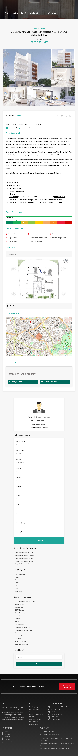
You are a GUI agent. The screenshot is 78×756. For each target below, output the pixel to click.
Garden (17, 621)
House (17, 577)
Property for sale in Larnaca (24, 558)
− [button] (8, 323)
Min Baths (18, 495)
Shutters (18, 639)
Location (18, 459)
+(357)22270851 (41, 421)
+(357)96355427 (41, 424)
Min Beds (18, 486)
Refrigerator (19, 633)
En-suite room (57, 234)
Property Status (20, 441)
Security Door (19, 636)
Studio (17, 580)
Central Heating (20, 613)
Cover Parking (12, 234)
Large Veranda (12, 238)
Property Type (20, 450)
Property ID (19, 532)
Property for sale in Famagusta (25, 564)
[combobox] (39, 445)
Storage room (12, 242)
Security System (20, 641)
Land (16, 588)
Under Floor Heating (36, 242)
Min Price (18, 468)
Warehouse (18, 591)
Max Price (18, 477)
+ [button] (8, 320)
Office (17, 583)
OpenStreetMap (62, 355)
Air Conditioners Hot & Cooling (25, 601)
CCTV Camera (19, 610)
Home (35, 29)
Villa (16, 585)
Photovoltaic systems (22, 627)
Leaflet (55, 355)
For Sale (42, 29)
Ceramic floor (19, 607)
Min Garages (19, 504)
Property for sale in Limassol (24, 555)
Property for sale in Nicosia (24, 552)
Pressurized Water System (38, 238)
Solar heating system (59, 238)
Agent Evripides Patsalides (39, 417)
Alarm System (19, 604)
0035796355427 (43, 427)
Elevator (32, 234)
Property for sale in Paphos (24, 561)
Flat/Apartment (20, 574)
